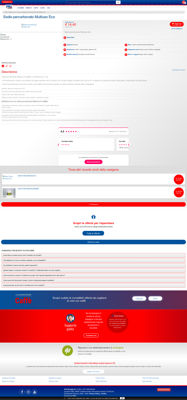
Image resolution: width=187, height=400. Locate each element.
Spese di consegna (8, 381)
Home (5, 12)
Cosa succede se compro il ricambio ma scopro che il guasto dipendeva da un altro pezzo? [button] (34, 275)
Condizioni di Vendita (8, 378)
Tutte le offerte (93, 233)
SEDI (48, 8)
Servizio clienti (53, 381)
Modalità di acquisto (55, 378)
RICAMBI (21, 8)
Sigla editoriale (147, 381)
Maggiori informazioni (93, 371)
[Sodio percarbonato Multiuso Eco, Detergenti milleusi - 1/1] (6, 37)
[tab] (93, 255)
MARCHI (29, 8)
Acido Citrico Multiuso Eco (27, 176)
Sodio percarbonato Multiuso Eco (37, 12)
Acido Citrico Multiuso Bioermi (28, 189)
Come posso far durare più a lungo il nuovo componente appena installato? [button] (28, 280)
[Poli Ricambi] (9, 7)
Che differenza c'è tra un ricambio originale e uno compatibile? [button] (24, 260)
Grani (155, 298)
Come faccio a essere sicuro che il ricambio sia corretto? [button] (22, 255)
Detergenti (24, 12)
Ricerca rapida (94, 242)
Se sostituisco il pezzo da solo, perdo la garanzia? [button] (20, 265)
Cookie (103, 393)
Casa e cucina (17, 12)
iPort (74, 396)
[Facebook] (22, 391)
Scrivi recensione (93, 162)
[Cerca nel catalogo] (118, 2)
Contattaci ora (7, 2)
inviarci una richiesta (118, 323)
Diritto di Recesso (101, 381)
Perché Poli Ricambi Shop (150, 378)
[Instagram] (28, 391)
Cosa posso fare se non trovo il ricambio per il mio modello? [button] (23, 285)
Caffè (36, 8)
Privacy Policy (100, 378)
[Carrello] (184, 2)
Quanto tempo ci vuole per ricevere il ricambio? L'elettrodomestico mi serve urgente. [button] (31, 270)
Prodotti (10, 12)
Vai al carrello (176, 28)
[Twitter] (34, 391)
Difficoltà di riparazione (9, 63)
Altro (42, 8)
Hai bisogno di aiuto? (178, 70)
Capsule (139, 298)
